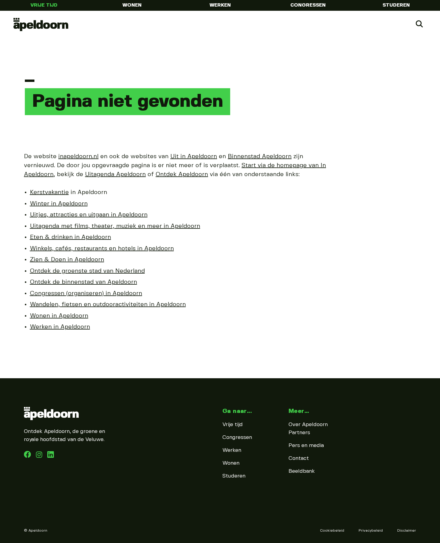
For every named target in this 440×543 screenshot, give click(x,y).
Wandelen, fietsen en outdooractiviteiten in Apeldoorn (108, 304)
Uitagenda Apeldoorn (115, 174)
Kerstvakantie (49, 192)
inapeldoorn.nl (78, 156)
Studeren (396, 5)
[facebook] (28, 456)
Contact (299, 458)
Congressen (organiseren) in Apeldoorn (86, 293)
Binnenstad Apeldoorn (260, 156)
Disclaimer (406, 530)
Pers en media (306, 445)
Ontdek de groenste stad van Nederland (87, 271)
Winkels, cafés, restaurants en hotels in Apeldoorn (102, 248)
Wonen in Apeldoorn (59, 316)
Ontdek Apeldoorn (182, 174)
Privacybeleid (371, 530)
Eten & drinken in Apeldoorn (70, 237)
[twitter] (50, 456)
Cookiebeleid (332, 530)
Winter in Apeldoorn (59, 204)
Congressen (308, 5)
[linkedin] (40, 456)
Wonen (132, 5)
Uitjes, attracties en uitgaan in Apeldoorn (89, 215)
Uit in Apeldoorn (193, 156)
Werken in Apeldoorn (60, 327)
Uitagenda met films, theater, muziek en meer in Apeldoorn (115, 226)
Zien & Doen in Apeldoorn (67, 260)
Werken (220, 5)
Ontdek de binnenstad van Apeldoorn (83, 282)
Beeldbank (302, 471)
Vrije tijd (44, 5)
